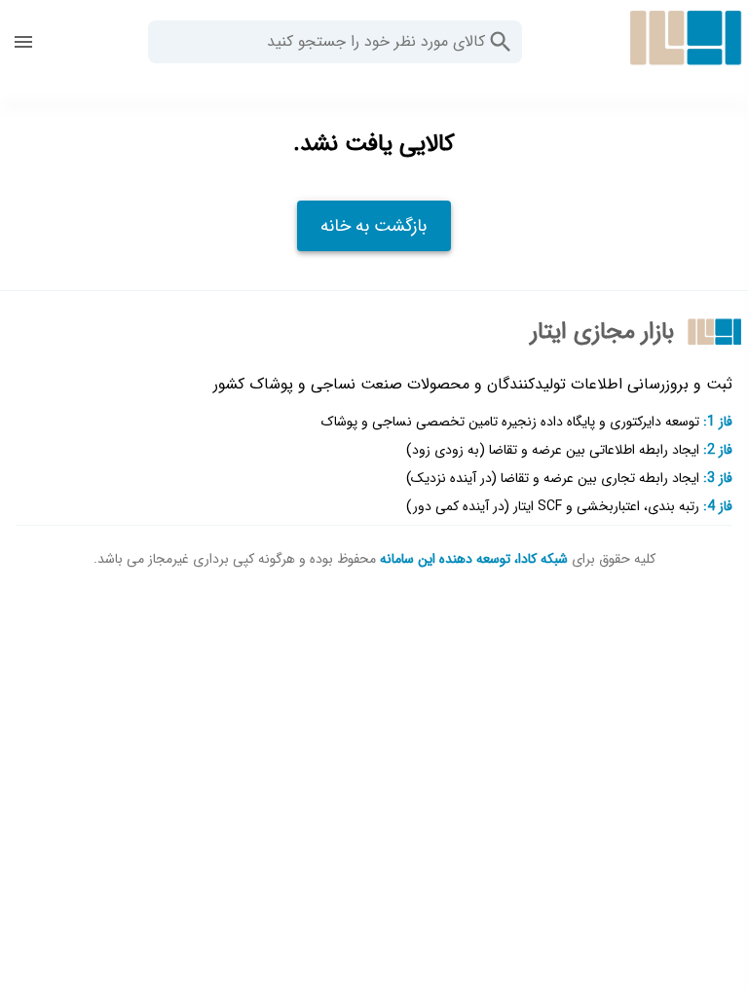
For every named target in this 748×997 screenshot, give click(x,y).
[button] (500, 41)
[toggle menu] (23, 41)
